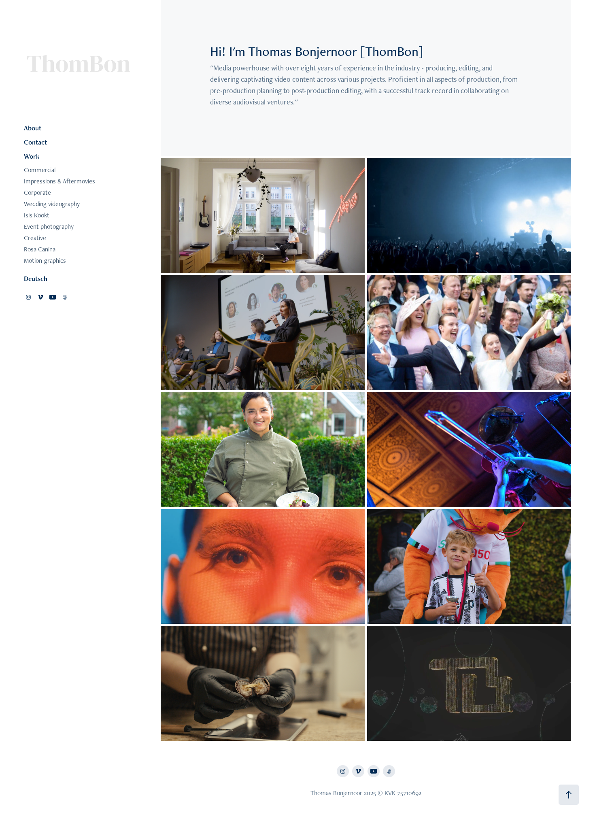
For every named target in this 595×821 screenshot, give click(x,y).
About (32, 127)
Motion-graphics (45, 260)
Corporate (37, 192)
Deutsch (35, 278)
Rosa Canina (39, 249)
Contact (35, 142)
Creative (35, 238)
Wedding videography (52, 204)
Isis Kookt (36, 215)
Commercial (39, 170)
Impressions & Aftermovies (59, 181)
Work (32, 156)
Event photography (49, 226)
